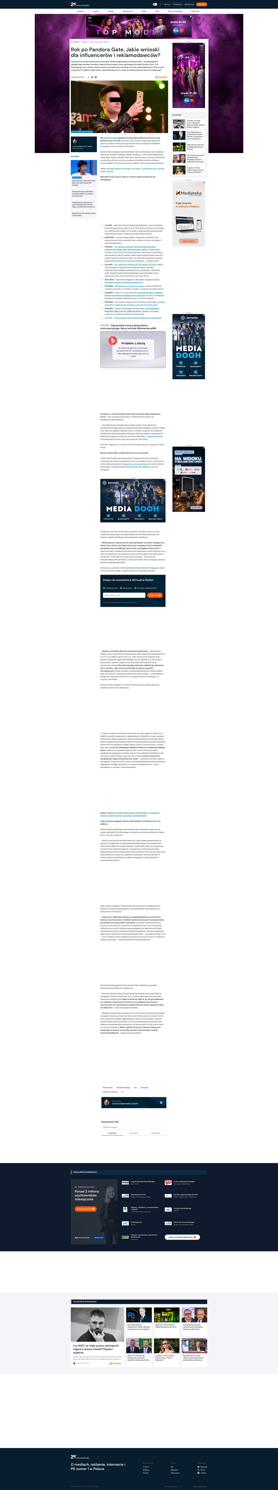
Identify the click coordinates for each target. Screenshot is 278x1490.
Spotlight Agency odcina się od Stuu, (129, 286)
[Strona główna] (80, 4)
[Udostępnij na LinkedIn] (96, 77)
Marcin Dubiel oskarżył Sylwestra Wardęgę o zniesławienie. (138, 318)
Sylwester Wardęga (123, 1087)
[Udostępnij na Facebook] (93, 77)
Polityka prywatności (171, 1486)
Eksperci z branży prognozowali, (136, 464)
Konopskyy (144, 1087)
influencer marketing (110, 1092)
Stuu (135, 1087)
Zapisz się (153, 595)
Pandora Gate (108, 1087)
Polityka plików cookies (200, 1486)
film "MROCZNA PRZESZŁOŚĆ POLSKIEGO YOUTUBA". (135, 264)
